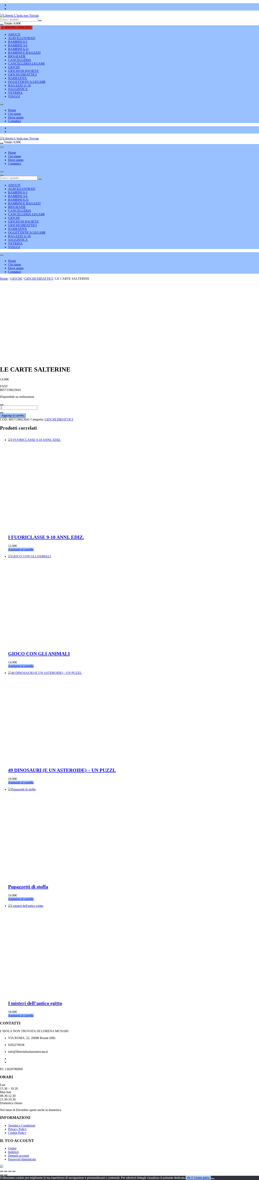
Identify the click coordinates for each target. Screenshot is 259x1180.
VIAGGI (14, 96)
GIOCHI (14, 67)
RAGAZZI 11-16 (19, 85)
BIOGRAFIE (17, 56)
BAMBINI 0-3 (17, 41)
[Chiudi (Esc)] (13, 1171)
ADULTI (14, 34)
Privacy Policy (17, 1129)
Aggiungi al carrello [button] (21, 549)
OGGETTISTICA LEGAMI (26, 82)
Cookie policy (202, 1177)
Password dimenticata (22, 1159)
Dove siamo (15, 117)
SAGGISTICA (18, 89)
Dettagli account (18, 1155)
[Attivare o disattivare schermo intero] (5, 1171)
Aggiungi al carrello (13, 415)
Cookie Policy (17, 1132)
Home (12, 110)
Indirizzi (13, 1152)
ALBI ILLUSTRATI (21, 38)
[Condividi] (9, 1171)
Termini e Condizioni (21, 1125)
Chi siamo (14, 113)
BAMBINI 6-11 (18, 49)
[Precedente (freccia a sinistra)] (1, 1175)
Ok (189, 1177)
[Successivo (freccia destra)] (5, 1175)
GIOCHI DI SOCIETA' (23, 71)
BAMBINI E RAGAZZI (24, 52)
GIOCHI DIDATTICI (22, 74)
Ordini (12, 1148)
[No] (212, 1178)
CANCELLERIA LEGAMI (26, 63)
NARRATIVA (17, 78)
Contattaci (14, 121)
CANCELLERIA (19, 60)
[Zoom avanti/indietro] (1, 1171)
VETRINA (15, 92)
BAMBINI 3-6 (17, 45)
